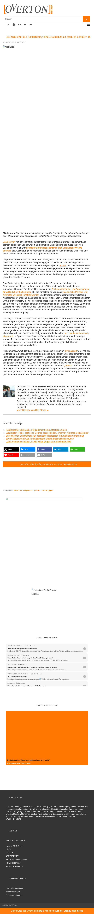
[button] (11, 449)
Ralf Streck (21, 42)
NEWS (8, 849)
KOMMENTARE (13, 863)
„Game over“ (9, 242)
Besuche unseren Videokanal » (19, 763)
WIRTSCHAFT (12, 856)
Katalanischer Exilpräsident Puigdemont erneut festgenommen (36, 430)
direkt (80, 911)
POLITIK (10, 852)
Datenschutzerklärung (14, 888)
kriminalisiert (70, 351)
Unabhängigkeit (47, 490)
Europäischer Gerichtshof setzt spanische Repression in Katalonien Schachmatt (45, 436)
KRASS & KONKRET (15, 866)
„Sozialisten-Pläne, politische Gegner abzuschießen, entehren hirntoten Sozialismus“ (47, 433)
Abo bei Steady (63, 911)
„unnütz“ (68, 365)
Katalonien (18, 490)
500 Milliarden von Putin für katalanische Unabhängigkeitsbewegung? (40, 439)
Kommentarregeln (13, 891)
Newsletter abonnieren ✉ (15, 840)
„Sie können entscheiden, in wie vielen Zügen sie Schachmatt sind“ (38, 441)
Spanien (37, 490)
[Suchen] (86, 19)
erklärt (63, 265)
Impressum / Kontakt (14, 895)
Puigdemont (28, 490)
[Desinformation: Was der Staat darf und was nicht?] (47, 734)
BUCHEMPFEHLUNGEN (17, 859)
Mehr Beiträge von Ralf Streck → (33, 410)
